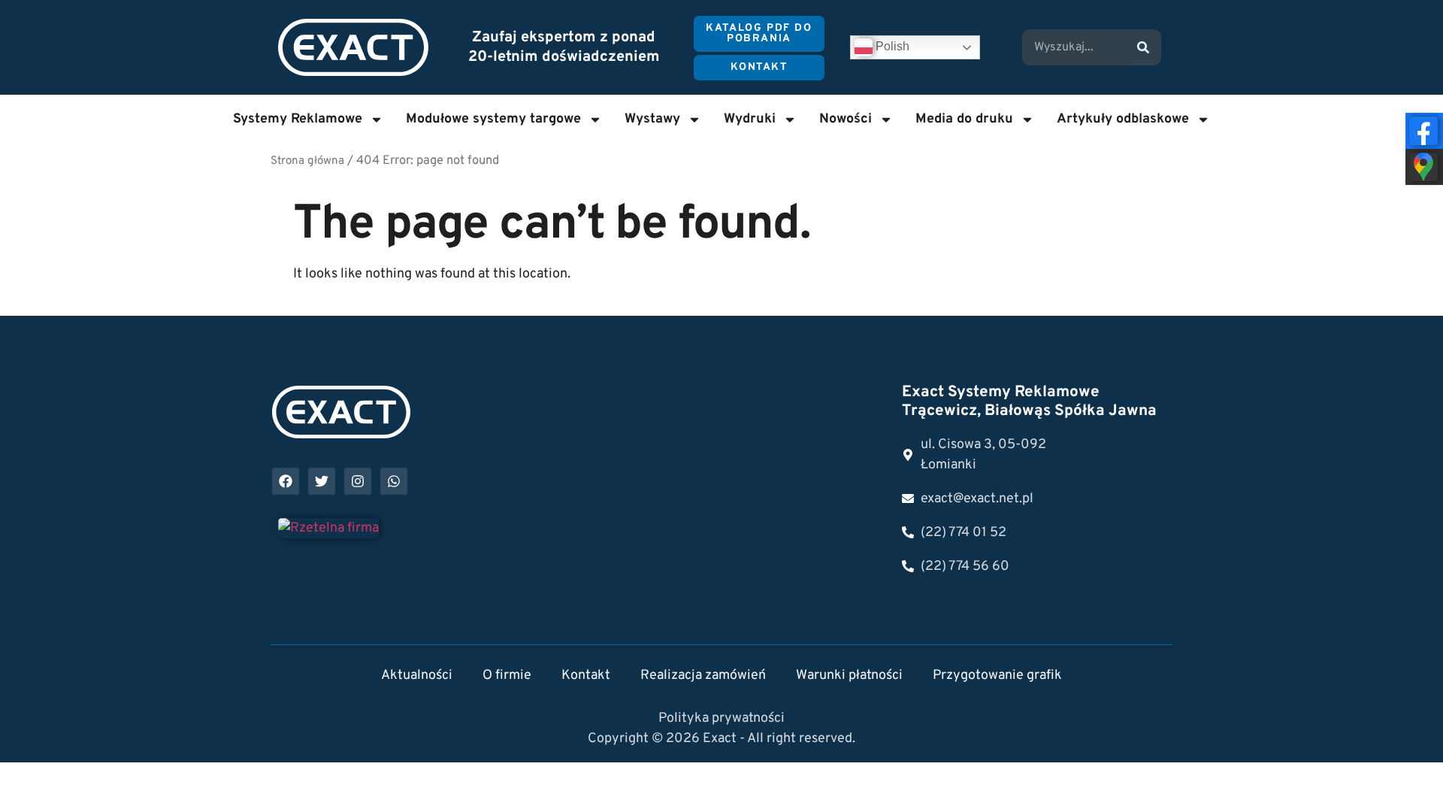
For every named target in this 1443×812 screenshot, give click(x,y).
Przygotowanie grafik (997, 675)
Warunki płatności (849, 675)
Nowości (845, 119)
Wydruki (750, 119)
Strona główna (307, 161)
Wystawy (652, 119)
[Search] (1143, 47)
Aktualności (416, 675)
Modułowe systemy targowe (493, 119)
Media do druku (964, 119)
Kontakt (585, 675)
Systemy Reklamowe (297, 119)
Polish (891, 46)
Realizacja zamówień (703, 675)
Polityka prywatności (721, 718)
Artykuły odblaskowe (1123, 119)
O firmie (507, 675)
